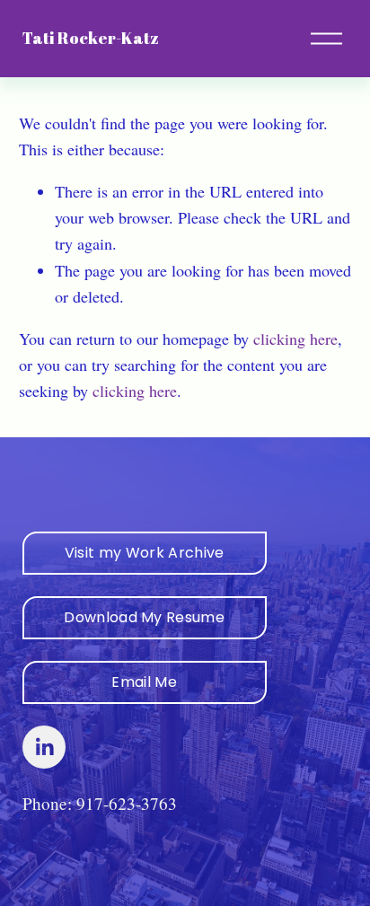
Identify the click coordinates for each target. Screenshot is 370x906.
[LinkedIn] (44, 747)
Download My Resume (144, 617)
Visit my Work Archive (145, 552)
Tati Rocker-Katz (90, 37)
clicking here (295, 338)
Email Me (144, 682)
